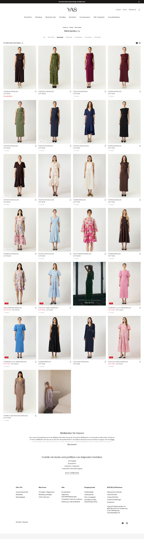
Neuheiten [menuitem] (28, 17)
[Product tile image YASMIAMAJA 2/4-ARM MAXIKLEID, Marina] (19, 338)
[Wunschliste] (139, 10)
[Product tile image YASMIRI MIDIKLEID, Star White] (89, 176)
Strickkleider (88, 37)
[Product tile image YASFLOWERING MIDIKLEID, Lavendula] (19, 284)
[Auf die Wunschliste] (35, 91)
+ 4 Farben (41, 312)
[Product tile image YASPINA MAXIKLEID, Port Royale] (124, 67)
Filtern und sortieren (12, 43)
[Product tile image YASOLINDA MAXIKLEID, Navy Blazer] (89, 338)
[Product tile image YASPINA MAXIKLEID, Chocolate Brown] (124, 176)
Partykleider (97, 37)
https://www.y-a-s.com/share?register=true (89, 263)
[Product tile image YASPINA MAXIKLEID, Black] (124, 122)
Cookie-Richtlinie (112, 497)
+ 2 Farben (111, 312)
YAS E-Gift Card (44, 497)
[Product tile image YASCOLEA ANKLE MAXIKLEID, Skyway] (54, 284)
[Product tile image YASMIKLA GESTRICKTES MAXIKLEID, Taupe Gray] (19, 391)
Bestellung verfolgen (45, 494)
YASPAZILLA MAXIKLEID (46, 91)
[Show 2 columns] (140, 43)
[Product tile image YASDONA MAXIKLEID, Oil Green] (19, 122)
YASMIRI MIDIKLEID (79, 200)
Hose (112, 439)
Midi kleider (60, 37)
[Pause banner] (139, 1)
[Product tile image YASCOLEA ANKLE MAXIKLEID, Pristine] (124, 338)
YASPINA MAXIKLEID (114, 91)
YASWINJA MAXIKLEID (10, 91)
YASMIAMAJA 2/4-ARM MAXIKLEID (119, 308)
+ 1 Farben (76, 258)
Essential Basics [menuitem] (114, 17)
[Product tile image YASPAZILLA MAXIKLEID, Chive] (54, 67)
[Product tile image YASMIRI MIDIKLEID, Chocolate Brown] (124, 230)
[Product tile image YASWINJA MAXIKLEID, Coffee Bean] (19, 67)
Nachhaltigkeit (20, 497)
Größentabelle (88, 492)
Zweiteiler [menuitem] (72, 17)
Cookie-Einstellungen (114, 500)
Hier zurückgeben (90, 497)
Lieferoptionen (89, 494)
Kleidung (65, 27)
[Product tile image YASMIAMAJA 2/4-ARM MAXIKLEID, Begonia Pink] (124, 284)
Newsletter (19, 494)
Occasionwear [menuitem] (84, 17)
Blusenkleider (78, 37)
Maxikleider (69, 37)
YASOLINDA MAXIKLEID (81, 362)
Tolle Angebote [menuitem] (99, 17)
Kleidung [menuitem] (38, 17)
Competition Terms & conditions (71, 499)
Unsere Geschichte (22, 492)
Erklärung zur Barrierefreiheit (70, 502)
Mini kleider (51, 37)
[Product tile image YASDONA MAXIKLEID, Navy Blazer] (54, 122)
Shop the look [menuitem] (50, 17)
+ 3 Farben (76, 96)
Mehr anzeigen (72, 444)
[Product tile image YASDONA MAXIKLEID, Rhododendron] (89, 67)
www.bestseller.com (113, 513)
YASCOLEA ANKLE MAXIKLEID (48, 308)
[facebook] (122, 523)
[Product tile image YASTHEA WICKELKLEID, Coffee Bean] (19, 176)
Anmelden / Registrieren (46, 492)
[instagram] (127, 523)
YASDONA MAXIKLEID (80, 91)
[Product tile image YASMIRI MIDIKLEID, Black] (54, 338)
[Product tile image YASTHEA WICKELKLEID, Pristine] (54, 176)
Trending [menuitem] (62, 17)
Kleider (71, 27)
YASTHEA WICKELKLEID (81, 146)
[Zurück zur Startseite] (72, 9)
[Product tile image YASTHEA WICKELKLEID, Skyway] (54, 230)
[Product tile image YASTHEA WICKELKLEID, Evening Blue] (89, 122)
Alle (44, 37)
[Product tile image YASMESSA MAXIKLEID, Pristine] (19, 230)
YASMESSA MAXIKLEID (11, 254)
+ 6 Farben (76, 150)
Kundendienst (66, 492)
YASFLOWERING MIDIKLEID (82, 254)
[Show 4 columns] (137, 43)
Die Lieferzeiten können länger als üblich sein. (72, 1)
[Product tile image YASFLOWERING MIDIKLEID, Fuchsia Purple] (89, 230)
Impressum (110, 502)
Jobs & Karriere (112, 494)
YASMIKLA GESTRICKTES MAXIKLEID (15, 416)
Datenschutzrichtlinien (114, 492)
